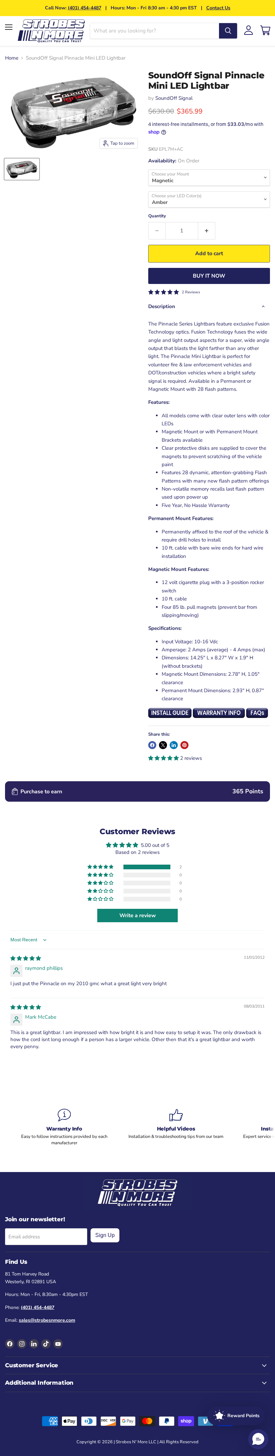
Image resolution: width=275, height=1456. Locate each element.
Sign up (105, 1235)
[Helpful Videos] (176, 1124)
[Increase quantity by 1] (206, 230)
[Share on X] (163, 745)
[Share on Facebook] (152, 745)
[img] (25, 958)
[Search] (228, 31)
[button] (164, 758)
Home (11, 58)
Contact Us (218, 8)
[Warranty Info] (64, 1127)
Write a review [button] (137, 915)
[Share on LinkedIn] (174, 745)
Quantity (157, 216)
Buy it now (209, 276)
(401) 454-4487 (84, 8)
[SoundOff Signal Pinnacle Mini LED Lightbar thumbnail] (21, 169)
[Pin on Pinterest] (184, 745)
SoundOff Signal (173, 98)
